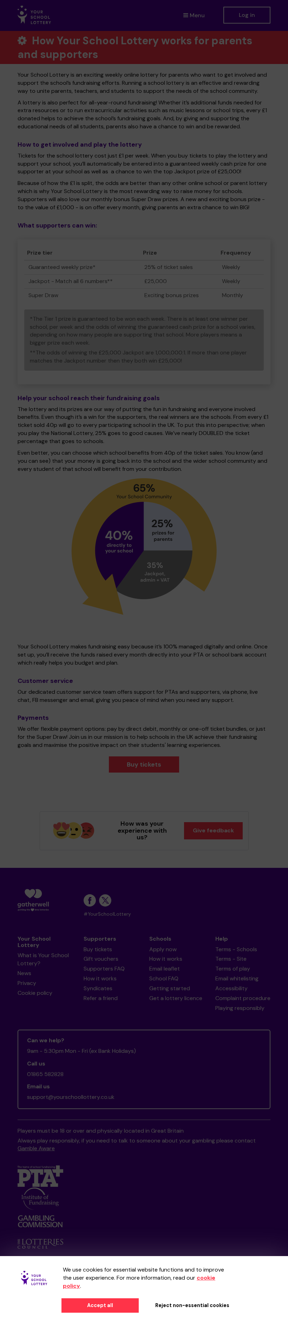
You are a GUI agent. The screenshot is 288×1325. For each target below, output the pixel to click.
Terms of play (232, 968)
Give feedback (213, 830)
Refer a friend (101, 998)
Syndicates (98, 988)
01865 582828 (45, 1074)
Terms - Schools (236, 949)
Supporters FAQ (104, 968)
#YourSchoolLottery (107, 914)
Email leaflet (164, 968)
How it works (100, 978)
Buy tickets (144, 764)
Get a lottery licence (175, 998)
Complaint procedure (242, 998)
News (24, 973)
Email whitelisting (236, 978)
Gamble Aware (36, 1148)
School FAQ (163, 978)
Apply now (163, 949)
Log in (247, 15)
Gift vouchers (101, 958)
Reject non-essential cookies (192, 1305)
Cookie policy (35, 993)
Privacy (27, 983)
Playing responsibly (239, 1008)
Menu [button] (197, 15)
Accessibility (231, 988)
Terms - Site (231, 958)
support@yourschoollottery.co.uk (70, 1097)
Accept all (100, 1305)
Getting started (169, 988)
